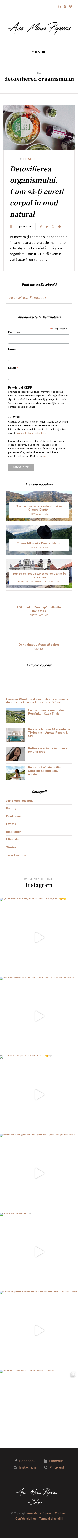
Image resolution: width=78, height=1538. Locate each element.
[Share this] (41, 226)
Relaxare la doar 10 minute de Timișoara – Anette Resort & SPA (49, 733)
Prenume (14, 332)
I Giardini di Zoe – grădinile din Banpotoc (39, 609)
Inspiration (14, 831)
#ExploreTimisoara (29, 581)
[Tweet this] (47, 226)
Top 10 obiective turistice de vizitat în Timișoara (39, 575)
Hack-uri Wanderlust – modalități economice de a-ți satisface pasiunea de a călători (37, 700)
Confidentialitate (26, 1518)
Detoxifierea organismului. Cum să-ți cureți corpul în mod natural (36, 192)
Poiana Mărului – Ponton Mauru (39, 543)
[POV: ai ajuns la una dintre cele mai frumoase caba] (39, 1016)
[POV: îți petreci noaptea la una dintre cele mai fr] (39, 1330)
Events (11, 824)
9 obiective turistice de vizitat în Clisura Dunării (39, 507)
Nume (12, 349)
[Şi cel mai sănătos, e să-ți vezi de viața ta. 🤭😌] (39, 937)
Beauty (11, 808)
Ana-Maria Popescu (27, 297)
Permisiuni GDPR (20, 387)
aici (44, 456)
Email (13, 368)
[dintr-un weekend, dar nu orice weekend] (39, 1409)
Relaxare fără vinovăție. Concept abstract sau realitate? (44, 771)
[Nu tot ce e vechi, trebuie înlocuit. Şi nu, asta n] (39, 1173)
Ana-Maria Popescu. (40, 1513)
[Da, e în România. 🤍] (39, 1252)
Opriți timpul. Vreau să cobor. (39, 644)
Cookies (60, 1513)
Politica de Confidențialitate (31, 432)
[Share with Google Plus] (53, 226)
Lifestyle (29, 158)
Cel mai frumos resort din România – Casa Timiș (46, 711)
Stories (39, 649)
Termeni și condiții (51, 1518)
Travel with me (39, 514)
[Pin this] (59, 226)
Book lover (14, 816)
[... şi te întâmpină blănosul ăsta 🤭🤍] (39, 1094)
